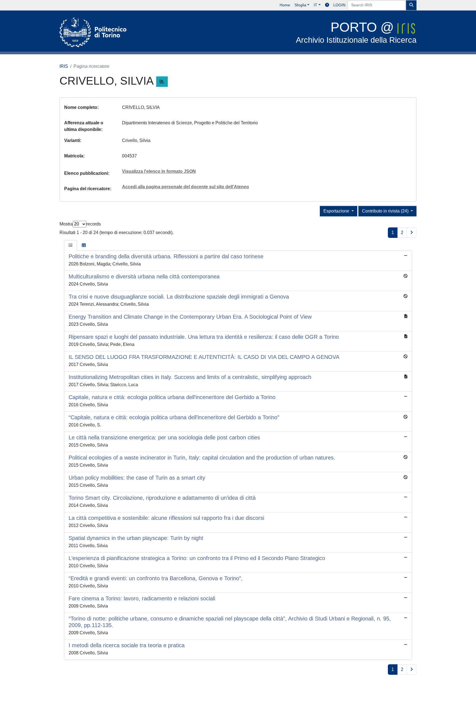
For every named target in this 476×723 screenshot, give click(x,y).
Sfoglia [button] (300, 5)
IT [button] (315, 5)
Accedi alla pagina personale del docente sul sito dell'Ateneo (185, 186)
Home (285, 5)
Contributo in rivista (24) (386, 211)
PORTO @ (356, 32)
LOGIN (339, 5)
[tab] (70, 245)
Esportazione (336, 211)
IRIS (64, 66)
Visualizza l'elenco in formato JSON (159, 171)
